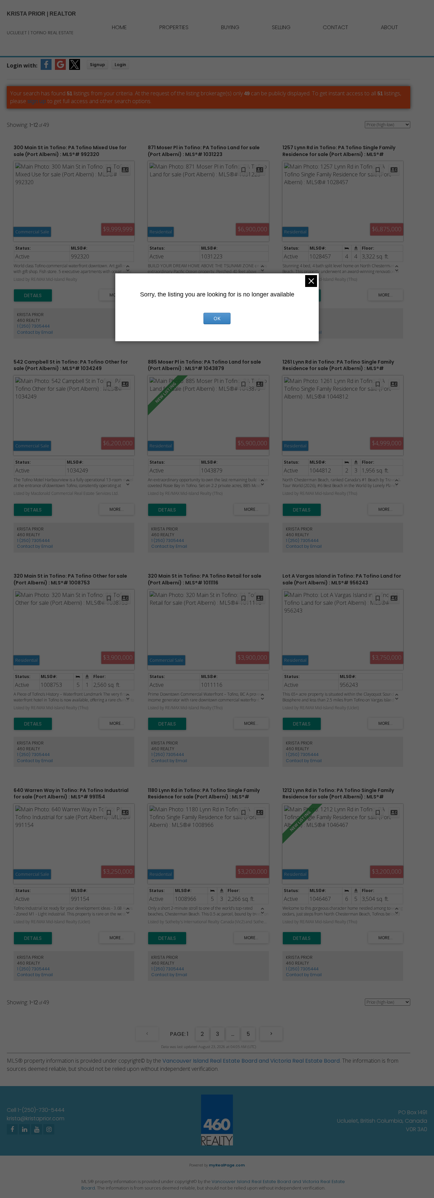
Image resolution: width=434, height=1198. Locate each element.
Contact (335, 27)
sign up (36, 101)
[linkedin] (24, 1129)
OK (217, 318)
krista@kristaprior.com (35, 1118)
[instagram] (48, 1129)
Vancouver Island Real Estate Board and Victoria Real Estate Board (251, 1061)
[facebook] (12, 1129)
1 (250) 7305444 (33, 326)
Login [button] (120, 64)
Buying (230, 27)
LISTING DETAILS (33, 295)
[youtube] (36, 1129)
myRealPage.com (227, 1165)
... (232, 1034)
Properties (174, 27)
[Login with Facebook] (46, 68)
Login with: (22, 65)
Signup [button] (97, 64)
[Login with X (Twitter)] (74, 68)
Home (119, 27)
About (389, 27)
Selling (281, 27)
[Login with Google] (60, 68)
